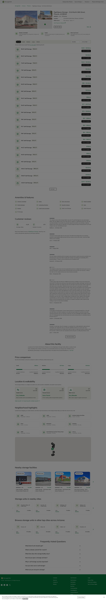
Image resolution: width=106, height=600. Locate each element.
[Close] (104, 597)
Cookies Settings (81, 597)
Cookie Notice (25, 598)
